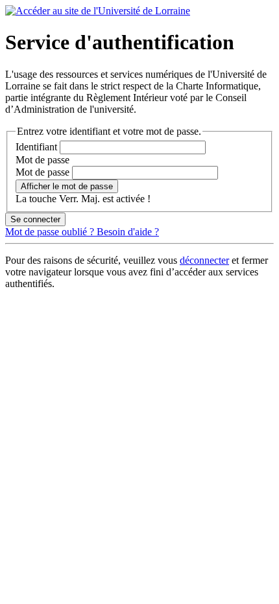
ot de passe (42, 159)
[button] (67, 186)
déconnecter (204, 260)
